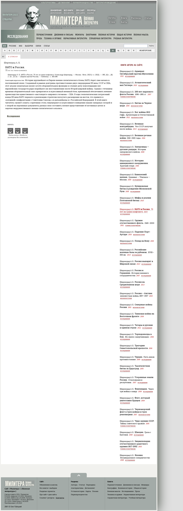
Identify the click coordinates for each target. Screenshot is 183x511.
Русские (12, 46)
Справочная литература (117, 498)
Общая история (140, 488)
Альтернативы (77, 488)
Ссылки (47, 498)
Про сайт (48, 494)
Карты (88, 491)
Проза (137, 491)
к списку (13, 57)
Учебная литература (137, 498)
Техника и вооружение (128, 97)
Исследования (17, 36)
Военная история (137, 106)
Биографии (112, 488)
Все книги (48, 488)
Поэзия (95, 491)
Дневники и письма (131, 485)
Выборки (29, 46)
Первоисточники (114, 485)
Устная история (77, 491)
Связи (38, 46)
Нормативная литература (134, 494)
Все (4, 46)
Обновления (48, 485)
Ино (20, 46)
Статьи (47, 46)
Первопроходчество (79, 494)
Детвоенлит (90, 488)
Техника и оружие (114, 494)
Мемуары (145, 485)
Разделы (47, 491)
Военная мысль (113, 491)
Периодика (90, 485)
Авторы (74, 485)
